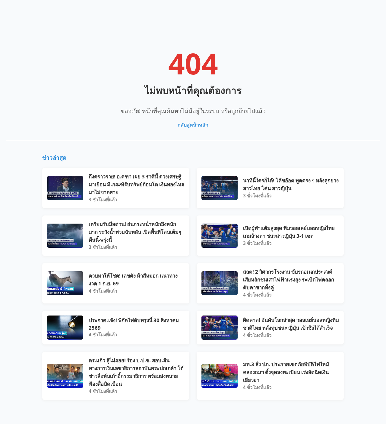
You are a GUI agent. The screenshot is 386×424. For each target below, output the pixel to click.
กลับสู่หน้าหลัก (193, 124)
